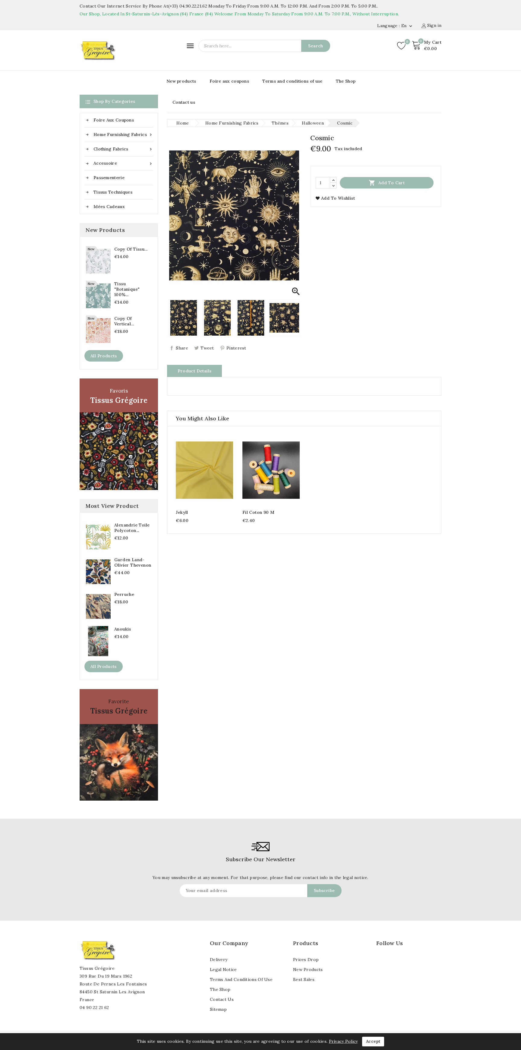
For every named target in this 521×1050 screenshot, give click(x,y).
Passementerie (109, 177)
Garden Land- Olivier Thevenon (132, 562)
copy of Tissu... (130, 249)
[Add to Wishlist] (216, 469)
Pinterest (236, 348)
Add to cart (387, 182)
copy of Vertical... (124, 321)
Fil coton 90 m (258, 512)
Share (182, 348)
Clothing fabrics (123, 149)
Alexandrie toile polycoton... (132, 527)
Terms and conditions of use (292, 81)
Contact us (183, 102)
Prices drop (306, 959)
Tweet (207, 348)
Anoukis (122, 629)
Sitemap (218, 1009)
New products (181, 81)
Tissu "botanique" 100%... (127, 289)
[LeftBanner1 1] (119, 745)
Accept (373, 1041)
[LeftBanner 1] (119, 434)
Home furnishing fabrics (123, 135)
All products (103, 356)
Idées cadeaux (109, 206)
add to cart (193, 469)
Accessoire (123, 163)
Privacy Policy (343, 1041)
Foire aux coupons (229, 81)
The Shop (345, 81)
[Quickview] (204, 469)
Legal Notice (223, 969)
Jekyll (182, 512)
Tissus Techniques (112, 192)
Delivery (218, 959)
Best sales (303, 979)
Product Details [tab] (194, 371)
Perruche (124, 594)
